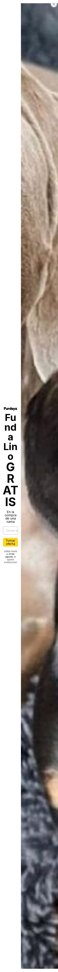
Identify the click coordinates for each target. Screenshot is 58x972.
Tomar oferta (10, 542)
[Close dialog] (54, 4)
